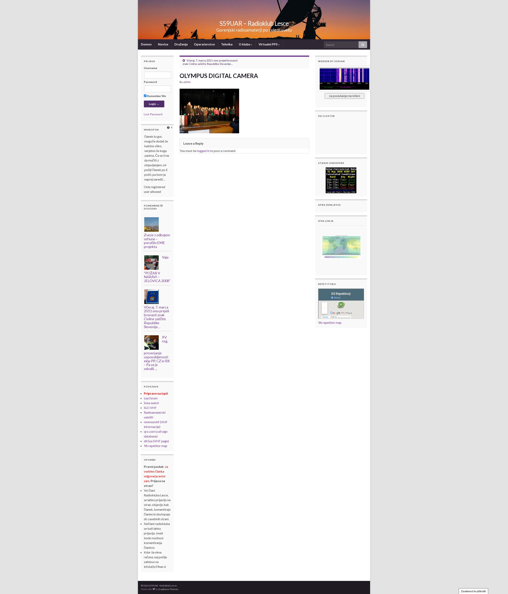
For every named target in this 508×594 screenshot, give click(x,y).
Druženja (181, 44)
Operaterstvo (204, 44)
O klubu (245, 44)
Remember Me (156, 96)
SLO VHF (150, 407)
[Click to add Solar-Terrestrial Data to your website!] (341, 180)
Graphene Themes (168, 589)
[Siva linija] (341, 246)
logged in (203, 151)
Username (150, 68)
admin (187, 82)
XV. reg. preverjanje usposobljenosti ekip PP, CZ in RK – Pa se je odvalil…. (157, 353)
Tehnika (227, 44)
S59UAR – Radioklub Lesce (254, 23)
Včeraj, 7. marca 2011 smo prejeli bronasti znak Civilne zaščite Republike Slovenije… (210, 62)
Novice (163, 44)
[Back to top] (499, 585)
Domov (146, 44)
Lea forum (151, 398)
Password (150, 82)
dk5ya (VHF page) (156, 441)
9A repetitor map (155, 446)
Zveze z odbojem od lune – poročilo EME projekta (157, 241)
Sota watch (151, 403)
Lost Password (153, 114)
